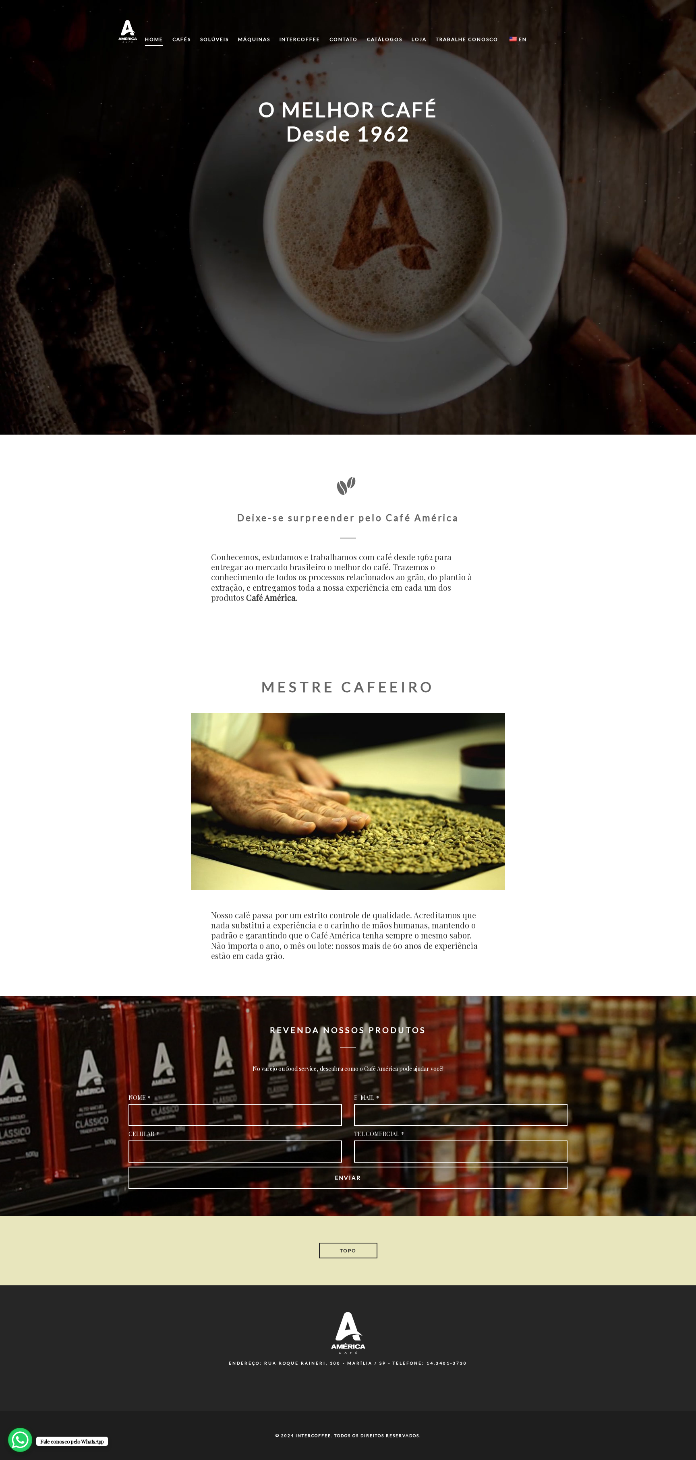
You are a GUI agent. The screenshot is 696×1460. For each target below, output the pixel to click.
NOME (139, 1097)
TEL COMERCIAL (379, 1134)
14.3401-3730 (447, 1363)
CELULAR (143, 1134)
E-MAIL (366, 1097)
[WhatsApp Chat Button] (20, 1440)
